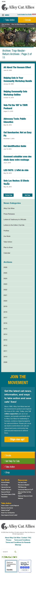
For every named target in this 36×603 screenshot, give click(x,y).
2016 (5, 323)
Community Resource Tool (25, 489)
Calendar (7, 253)
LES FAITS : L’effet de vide (16, 170)
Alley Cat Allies (6, 24)
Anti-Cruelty (4, 485)
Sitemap (18, 545)
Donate (28, 20)
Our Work (7, 236)
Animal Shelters (5, 482)
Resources (22, 480)
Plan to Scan (8, 247)
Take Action (10, 20)
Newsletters (4, 496)
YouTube (6, 557)
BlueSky (14, 557)
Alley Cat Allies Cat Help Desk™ (24, 492)
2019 (5, 306)
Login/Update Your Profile (24, 14)
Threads (16, 557)
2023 (5, 284)
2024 (5, 278)
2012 (5, 345)
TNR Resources (22, 487)
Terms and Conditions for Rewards (18, 542)
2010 (5, 356)
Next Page (27, 195)
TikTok (8, 557)
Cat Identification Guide (15, 145)
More (3, 1)
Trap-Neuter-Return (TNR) (8, 494)
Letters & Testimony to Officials (15, 219)
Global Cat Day (5, 510)
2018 (5, 312)
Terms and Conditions (22, 540)
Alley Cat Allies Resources (18, 24)
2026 (5, 267)
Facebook (2, 557)
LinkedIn (10, 557)
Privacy (8, 540)
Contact (24, 537)
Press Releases (9, 214)
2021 (5, 295)
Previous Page (8, 195)
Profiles (6, 230)
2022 (5, 289)
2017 (5, 317)
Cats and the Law (5, 487)
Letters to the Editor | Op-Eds (14, 225)
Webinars (20, 498)
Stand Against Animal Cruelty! (9, 515)
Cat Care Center (22, 482)
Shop (7, 472)
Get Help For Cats (12, 461)
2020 (5, 301)
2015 (5, 329)
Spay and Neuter (5, 492)
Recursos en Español (23, 485)
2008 (5, 362)
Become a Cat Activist (7, 508)
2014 (5, 334)
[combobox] (9, 551)
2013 (5, 340)
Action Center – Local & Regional (10, 505)
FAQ (29, 537)
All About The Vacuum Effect (17, 67)
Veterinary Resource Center (25, 496)
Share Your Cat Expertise (8, 512)
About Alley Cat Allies (12, 537)
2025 (5, 273)
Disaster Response (6, 489)
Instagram (4, 557)
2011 (5, 351)
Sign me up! (17, 439)
